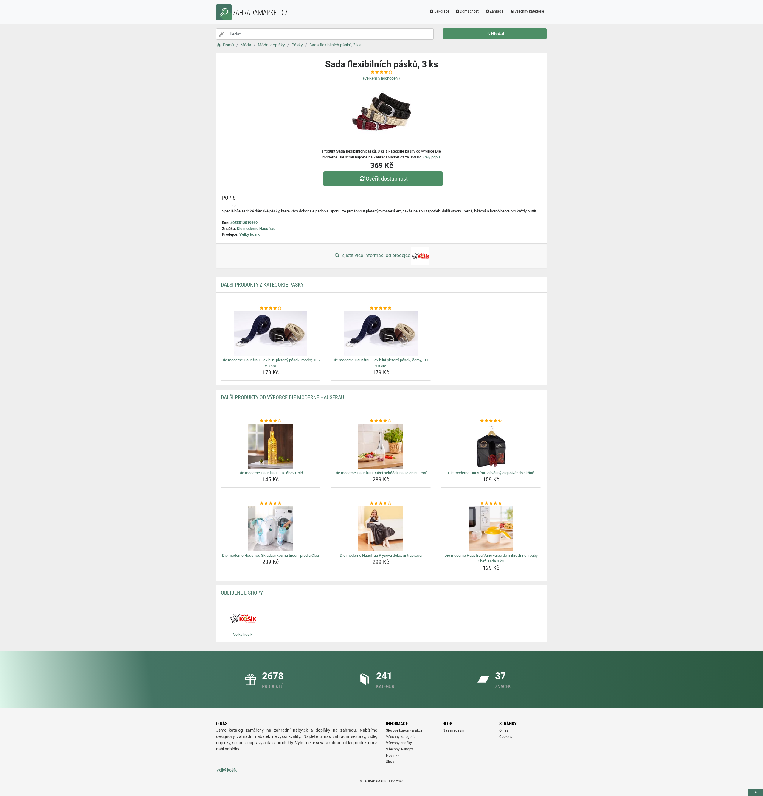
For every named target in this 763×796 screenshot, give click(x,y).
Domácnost (469, 11)
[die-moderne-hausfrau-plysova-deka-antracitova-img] (380, 528)
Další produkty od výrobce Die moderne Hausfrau (282, 397)
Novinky (392, 755)
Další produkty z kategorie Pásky (262, 285)
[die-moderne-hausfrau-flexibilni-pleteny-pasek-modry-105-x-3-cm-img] (270, 333)
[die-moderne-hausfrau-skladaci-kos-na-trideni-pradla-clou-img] (270, 528)
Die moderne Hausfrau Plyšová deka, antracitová (381, 555)
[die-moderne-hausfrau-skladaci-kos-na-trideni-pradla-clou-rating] (270, 503)
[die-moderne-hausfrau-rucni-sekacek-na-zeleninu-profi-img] (380, 446)
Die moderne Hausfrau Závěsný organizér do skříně (491, 473)
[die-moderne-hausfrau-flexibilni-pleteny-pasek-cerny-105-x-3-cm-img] (380, 333)
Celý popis (432, 157)
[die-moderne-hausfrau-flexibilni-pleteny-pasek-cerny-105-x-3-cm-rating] (380, 308)
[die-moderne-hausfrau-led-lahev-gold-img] (270, 446)
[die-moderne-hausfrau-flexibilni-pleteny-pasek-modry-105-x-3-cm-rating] (270, 308)
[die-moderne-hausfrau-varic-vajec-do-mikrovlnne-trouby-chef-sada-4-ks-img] (491, 528)
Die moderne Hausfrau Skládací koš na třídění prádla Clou (270, 555)
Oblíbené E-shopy (242, 593)
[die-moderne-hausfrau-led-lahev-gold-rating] (270, 421)
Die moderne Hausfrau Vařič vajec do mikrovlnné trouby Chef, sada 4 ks (491, 558)
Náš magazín (453, 730)
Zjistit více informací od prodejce (375, 255)
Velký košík (249, 234)
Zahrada (496, 11)
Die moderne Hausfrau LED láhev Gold (270, 473)
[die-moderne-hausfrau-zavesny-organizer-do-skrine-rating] (491, 421)
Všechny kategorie (529, 11)
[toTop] (755, 792)
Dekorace (441, 11)
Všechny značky (399, 743)
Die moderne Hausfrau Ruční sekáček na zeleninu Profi (380, 473)
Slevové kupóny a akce (404, 730)
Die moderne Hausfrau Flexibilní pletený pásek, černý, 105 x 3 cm (380, 363)
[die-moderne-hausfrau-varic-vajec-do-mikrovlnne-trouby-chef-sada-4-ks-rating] (491, 503)
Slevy (390, 762)
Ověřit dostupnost (387, 178)
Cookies (505, 737)
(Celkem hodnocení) (381, 78)
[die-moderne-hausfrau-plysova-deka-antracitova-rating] (380, 503)
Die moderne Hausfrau (256, 228)
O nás (503, 730)
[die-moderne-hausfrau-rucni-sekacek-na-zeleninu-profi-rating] (380, 421)
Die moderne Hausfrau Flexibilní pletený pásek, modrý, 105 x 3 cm (270, 363)
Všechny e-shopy (399, 749)
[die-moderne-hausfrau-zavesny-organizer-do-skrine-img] (491, 446)
